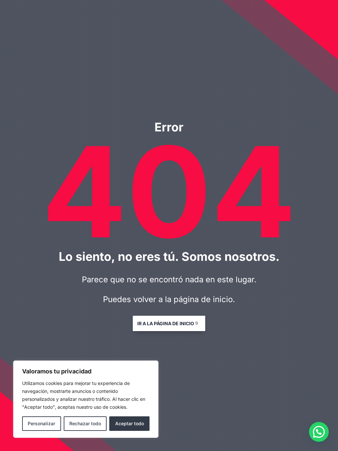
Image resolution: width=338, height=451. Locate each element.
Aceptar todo (129, 423)
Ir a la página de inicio (165, 323)
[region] (85, 399)
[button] (319, 432)
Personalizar (41, 423)
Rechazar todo (85, 423)
